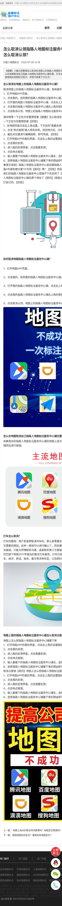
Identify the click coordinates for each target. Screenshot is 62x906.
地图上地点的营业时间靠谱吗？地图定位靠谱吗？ (37, 830)
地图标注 (26, 20)
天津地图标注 (23, 869)
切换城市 (9, 3)
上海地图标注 (39, 869)
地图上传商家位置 (40, 889)
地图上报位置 (22, 889)
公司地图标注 (51, 20)
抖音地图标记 (14, 20)
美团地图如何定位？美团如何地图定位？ (32, 835)
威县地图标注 (23, 874)
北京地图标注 (6, 869)
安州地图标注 (23, 880)
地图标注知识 (26, 38)
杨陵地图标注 (39, 880)
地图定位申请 (6, 889)
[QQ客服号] (55, 863)
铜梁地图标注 (6, 880)
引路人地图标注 (8, 38)
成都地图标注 (6, 874)
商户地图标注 (38, 20)
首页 (47, 27)
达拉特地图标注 (41, 874)
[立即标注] (55, 851)
